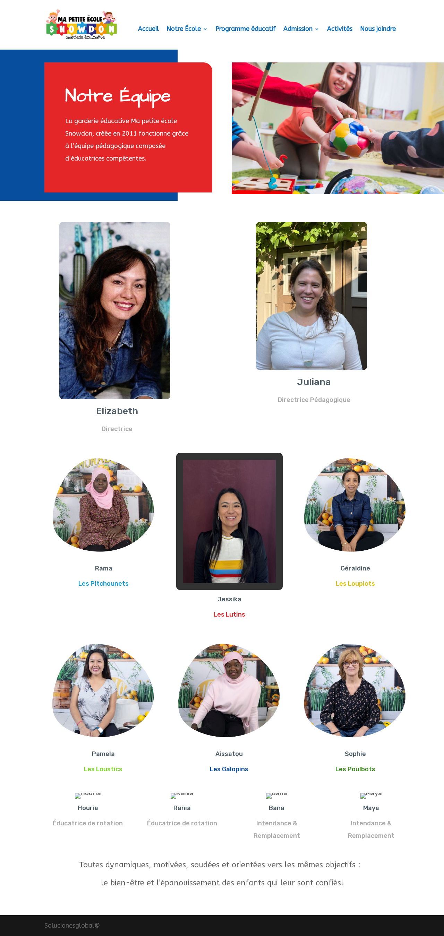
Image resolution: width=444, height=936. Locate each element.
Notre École (183, 29)
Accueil (148, 29)
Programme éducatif (245, 29)
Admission (298, 29)
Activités (339, 29)
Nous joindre (378, 29)
